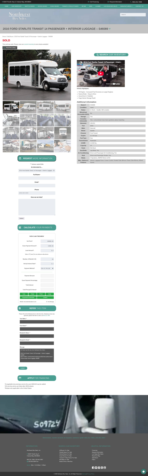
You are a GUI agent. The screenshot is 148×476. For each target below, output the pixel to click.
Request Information (116, 2)
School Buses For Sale (65, 454)
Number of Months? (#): (29, 259)
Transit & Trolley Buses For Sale (68, 457)
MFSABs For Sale (64, 459)
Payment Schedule (28, 297)
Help (49, 294)
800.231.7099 (137, 2)
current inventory (29, 44)
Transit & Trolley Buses (70, 6)
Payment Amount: (30, 275)
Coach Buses (54, 6)
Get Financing (94, 2)
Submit (21, 218)
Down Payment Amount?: (30, 246)
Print (41, 294)
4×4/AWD (97, 6)
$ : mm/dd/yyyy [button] (50, 301)
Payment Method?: (29, 268)
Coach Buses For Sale (65, 456)
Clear (32, 294)
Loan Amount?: (29, 250)
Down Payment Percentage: (29, 280)
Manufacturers (125, 6)
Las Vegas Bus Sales (110, 6)
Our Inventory (16, 6)
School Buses (42, 6)
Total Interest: (29, 285)
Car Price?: (30, 241)
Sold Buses (10, 36)
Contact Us (139, 6)
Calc (24, 294)
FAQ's (93, 459)
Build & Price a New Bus (65, 461)
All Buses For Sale (64, 450)
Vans (90, 6)
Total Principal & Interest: (30, 289)
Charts (45, 297)
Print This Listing (11, 47)
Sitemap (84, 474)
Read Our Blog (96, 456)
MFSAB (84, 6)
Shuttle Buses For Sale (65, 452)
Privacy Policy (90, 474)
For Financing (38, 378)
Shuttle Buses (30, 6)
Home (6, 6)
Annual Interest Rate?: (30, 263)
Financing (94, 450)
